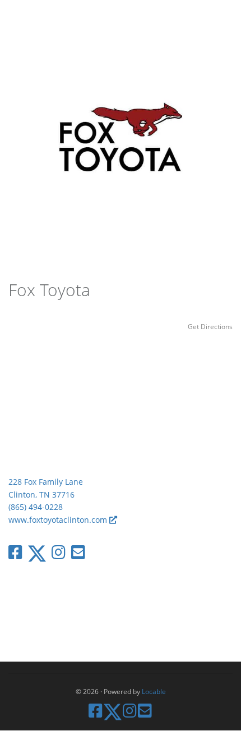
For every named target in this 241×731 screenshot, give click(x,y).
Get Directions (210, 326)
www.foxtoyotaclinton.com (58, 519)
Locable (154, 691)
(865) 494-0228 (35, 507)
